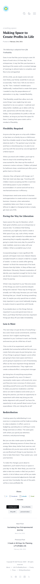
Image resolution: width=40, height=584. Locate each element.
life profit (12, 511)
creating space (9, 28)
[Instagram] (20, 576)
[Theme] (30, 13)
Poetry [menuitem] (32, 567)
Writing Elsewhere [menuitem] (24, 570)
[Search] (24, 13)
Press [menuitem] (14, 570)
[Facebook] (15, 576)
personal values (25, 511)
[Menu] (35, 13)
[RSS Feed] (28, 576)
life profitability (26, 507)
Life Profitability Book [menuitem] (20, 567)
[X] (11, 576)
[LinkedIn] (24, 576)
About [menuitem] (8, 567)
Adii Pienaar (18, 562)
